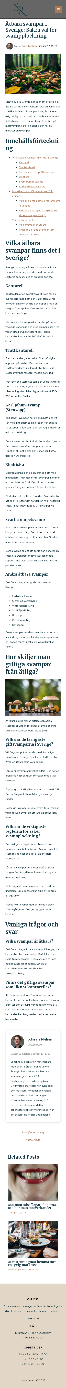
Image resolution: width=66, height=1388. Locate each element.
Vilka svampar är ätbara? (33, 224)
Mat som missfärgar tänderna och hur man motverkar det (32, 1206)
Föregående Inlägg (33, 1132)
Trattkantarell (27, 167)
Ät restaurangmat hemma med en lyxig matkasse (32, 1263)
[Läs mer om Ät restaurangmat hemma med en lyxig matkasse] (33, 1239)
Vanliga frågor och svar (25, 220)
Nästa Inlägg (33, 1140)
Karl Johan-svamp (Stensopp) (36, 172)
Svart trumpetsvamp (31, 181)
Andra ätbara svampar (32, 186)
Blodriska (24, 176)
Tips (10, 1212)
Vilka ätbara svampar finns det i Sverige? (36, 157)
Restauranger (14, 1269)
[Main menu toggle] (58, 9)
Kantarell (24, 162)
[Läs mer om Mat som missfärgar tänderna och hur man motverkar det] (33, 1182)
